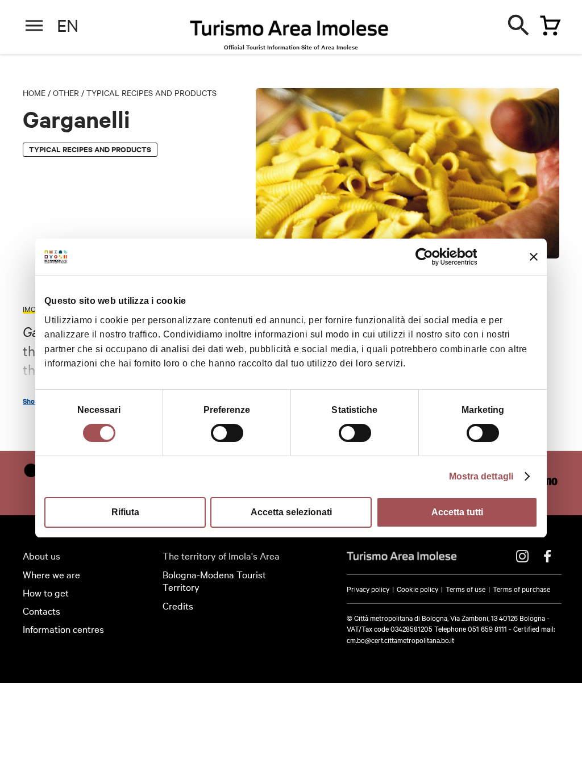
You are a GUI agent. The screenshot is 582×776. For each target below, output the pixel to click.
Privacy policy (368, 588)
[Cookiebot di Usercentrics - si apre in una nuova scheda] (427, 257)
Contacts (41, 610)
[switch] (227, 433)
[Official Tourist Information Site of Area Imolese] (289, 31)
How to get (46, 592)
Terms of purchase (521, 588)
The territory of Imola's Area (221, 555)
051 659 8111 (487, 628)
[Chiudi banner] (534, 257)
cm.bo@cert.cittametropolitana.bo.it (400, 640)
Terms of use (465, 588)
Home (34, 92)
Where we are (51, 574)
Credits (178, 605)
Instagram (522, 556)
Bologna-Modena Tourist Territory (214, 581)
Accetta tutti (457, 512)
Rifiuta (125, 512)
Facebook (547, 556)
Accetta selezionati (291, 512)
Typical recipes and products (151, 92)
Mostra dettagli (481, 476)
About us (41, 555)
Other (66, 92)
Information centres (63, 628)
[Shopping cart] (547, 23)
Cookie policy (417, 588)
